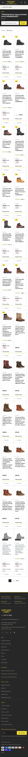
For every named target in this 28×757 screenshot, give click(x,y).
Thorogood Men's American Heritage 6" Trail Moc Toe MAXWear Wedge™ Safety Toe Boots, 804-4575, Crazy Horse (20, 506)
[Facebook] (2, 632)
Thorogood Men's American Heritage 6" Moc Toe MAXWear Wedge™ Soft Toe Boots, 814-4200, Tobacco (20, 462)
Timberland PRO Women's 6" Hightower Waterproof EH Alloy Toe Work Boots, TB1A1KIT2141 (19, 284)
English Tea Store (5, 685)
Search (23, 23)
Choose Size (5, 73)
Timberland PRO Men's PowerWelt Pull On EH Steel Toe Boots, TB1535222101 (7, 237)
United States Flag (6, 697)
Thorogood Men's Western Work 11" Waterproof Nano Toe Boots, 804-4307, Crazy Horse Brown (20, 330)
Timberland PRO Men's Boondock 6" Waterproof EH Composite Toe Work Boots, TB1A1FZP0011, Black (20, 549)
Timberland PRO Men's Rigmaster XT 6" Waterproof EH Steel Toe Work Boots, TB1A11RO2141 (7, 99)
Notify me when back (6, 570)
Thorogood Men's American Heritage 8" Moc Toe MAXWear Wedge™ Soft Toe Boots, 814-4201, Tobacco (20, 421)
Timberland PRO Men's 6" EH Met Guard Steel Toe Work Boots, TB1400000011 (19, 54)
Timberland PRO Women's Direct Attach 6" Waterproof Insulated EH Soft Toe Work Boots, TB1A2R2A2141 (7, 331)
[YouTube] (14, 632)
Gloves (3, 653)
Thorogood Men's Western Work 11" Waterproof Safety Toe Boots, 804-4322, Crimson (7, 377)
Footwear (3, 659)
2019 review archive (6, 715)
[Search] (21, 2)
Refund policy (4, 718)
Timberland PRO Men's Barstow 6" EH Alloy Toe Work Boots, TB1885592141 (20, 98)
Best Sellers (4, 662)
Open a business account (7, 670)
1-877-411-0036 (7, 615)
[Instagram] (6, 632)
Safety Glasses (5, 650)
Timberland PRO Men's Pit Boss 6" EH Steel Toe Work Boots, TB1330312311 (20, 192)
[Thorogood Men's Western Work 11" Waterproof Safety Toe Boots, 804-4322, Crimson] (7, 364)
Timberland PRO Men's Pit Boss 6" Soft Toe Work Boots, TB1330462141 (6, 144)
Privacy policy (5, 721)
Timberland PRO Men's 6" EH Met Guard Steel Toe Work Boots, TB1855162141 (6, 54)
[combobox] (10, 23)
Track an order (5, 712)
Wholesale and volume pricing (9, 674)
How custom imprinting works (9, 677)
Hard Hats (3, 647)
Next (17, 580)
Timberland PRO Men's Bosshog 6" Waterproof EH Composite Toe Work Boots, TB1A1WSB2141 (19, 238)
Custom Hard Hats (6, 644)
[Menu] (3, 2)
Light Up (3, 688)
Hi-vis (2, 656)
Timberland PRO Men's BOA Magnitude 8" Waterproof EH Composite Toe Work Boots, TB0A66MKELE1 (6, 549)
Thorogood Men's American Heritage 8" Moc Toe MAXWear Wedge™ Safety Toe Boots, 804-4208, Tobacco (7, 505)
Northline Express (5, 691)
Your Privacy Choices (6, 724)
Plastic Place (4, 694)
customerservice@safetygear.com (10, 619)
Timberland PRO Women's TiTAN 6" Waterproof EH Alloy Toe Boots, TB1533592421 (7, 282)
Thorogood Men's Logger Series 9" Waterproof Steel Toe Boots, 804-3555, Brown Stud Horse (7, 421)
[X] (10, 632)
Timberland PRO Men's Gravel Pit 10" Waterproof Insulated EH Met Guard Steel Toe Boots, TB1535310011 (19, 146)
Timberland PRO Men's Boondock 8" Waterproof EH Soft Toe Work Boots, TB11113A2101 (7, 192)
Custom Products (5, 640)
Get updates (22, 733)
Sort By (3, 30)
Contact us (4, 709)
